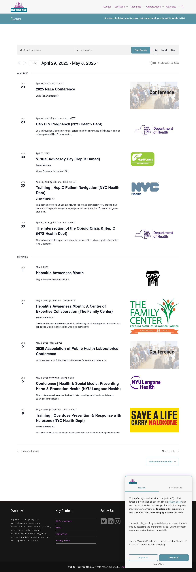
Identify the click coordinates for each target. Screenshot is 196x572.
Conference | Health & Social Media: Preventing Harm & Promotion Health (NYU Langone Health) (78, 386)
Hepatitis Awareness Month (60, 272)
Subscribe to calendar (160, 461)
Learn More (159, 564)
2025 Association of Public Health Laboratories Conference (77, 351)
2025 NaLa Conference (55, 89)
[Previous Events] (19, 63)
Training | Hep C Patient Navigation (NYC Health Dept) (77, 190)
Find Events (140, 50)
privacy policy (175, 501)
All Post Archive (64, 520)
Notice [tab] (141, 487)
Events (107, 6)
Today (34, 62)
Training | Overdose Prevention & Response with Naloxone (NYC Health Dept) (78, 418)
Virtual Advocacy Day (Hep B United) (68, 158)
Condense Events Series (168, 63)
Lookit (124, 566)
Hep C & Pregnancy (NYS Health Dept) (69, 123)
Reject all (143, 557)
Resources (136, 6)
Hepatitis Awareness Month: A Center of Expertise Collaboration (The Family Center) (74, 308)
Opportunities (153, 6)
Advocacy (171, 6)
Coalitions (120, 6)
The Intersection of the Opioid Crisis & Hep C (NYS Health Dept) (75, 231)
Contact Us (61, 533)
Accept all (174, 557)
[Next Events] (25, 63)
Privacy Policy (63, 540)
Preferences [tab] (175, 487)
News (59, 527)
